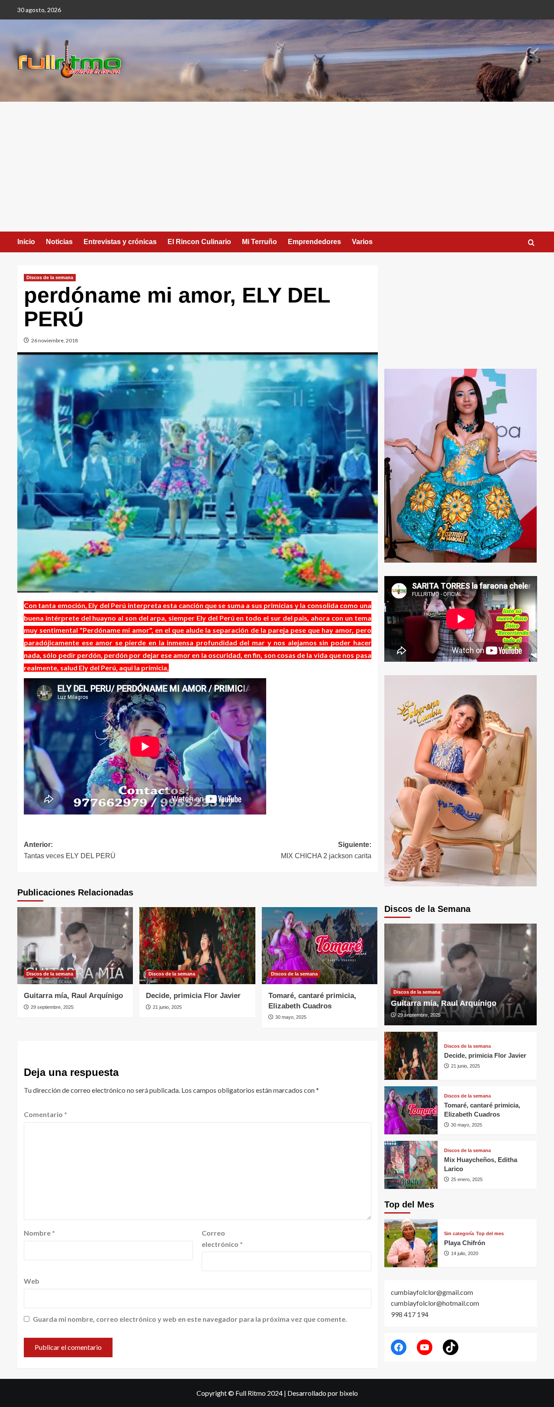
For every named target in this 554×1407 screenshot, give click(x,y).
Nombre (39, 1233)
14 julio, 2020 (464, 1253)
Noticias (59, 241)
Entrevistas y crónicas (120, 241)
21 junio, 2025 (167, 1007)
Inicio (26, 241)
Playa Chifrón (464, 1242)
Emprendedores (314, 241)
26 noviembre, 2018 (54, 340)
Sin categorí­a (459, 1233)
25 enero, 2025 (467, 1179)
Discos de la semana (49, 277)
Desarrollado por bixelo (322, 1393)
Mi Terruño (259, 241)
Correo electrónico (222, 1238)
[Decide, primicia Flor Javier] (197, 945)
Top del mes (490, 1233)
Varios (362, 241)
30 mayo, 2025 (290, 1017)
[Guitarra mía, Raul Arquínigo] (75, 945)
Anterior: (70, 850)
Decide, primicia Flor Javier (193, 996)
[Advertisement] (277, 166)
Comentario (45, 1114)
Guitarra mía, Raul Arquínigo (73, 996)
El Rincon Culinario (199, 241)
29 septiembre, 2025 (52, 1007)
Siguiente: (326, 850)
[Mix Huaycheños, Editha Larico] (411, 1165)
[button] (531, 242)
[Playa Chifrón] (411, 1243)
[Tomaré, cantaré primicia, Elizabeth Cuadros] (319, 945)
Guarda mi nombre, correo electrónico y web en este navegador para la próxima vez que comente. (190, 1319)
